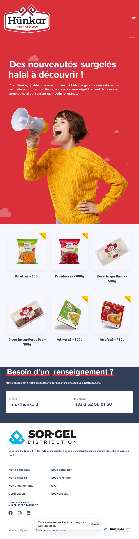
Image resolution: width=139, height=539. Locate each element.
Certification (16, 493)
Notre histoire (17, 478)
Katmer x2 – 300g (69, 339)
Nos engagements (20, 485)
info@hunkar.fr (24, 404)
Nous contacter (61, 470)
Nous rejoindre (61, 478)
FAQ (54, 485)
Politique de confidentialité (51, 530)
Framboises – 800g (69, 276)
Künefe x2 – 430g (112, 339)
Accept (95, 524)
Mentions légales (18, 530)
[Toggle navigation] (114, 18)
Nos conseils (59, 493)
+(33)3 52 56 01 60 (93, 404)
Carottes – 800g (27, 276)
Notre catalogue (19, 470)
